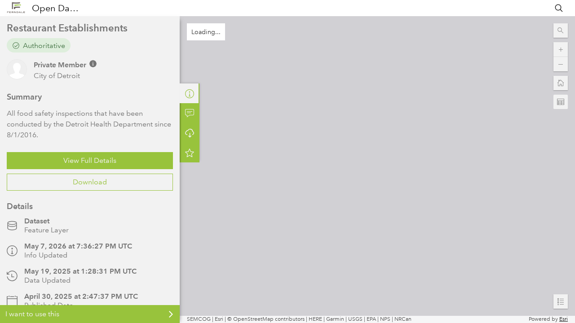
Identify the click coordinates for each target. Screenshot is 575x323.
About (189, 93)
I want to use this (32, 314)
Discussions (189, 113)
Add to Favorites (189, 152)
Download (90, 182)
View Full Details (89, 160)
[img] (92, 63)
